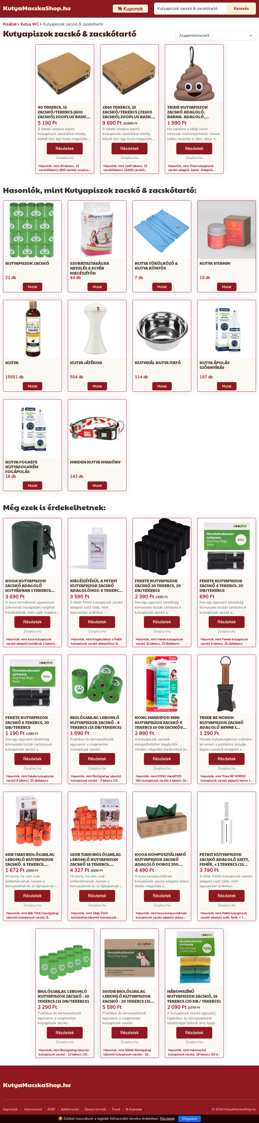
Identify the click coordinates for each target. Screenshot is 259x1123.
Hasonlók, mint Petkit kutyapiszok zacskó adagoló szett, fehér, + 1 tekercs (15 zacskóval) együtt (224, 917)
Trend (116, 1109)
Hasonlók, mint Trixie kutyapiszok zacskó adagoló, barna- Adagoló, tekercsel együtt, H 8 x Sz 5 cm (191, 170)
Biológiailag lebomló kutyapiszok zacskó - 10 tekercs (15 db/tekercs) (63, 996)
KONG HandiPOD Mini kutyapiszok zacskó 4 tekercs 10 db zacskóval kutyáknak (161, 724)
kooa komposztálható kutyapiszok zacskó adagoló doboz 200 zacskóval (160, 861)
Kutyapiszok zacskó (27, 263)
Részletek (65, 148)
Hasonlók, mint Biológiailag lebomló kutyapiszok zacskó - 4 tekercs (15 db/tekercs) (96, 780)
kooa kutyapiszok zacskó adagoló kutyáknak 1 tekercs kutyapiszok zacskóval (31, 588)
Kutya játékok (86, 362)
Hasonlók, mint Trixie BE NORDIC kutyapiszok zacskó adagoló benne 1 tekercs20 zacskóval (225, 780)
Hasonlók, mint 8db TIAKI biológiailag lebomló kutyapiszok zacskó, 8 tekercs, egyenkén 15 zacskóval (32, 917)
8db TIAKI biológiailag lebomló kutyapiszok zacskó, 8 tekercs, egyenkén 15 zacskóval (30, 861)
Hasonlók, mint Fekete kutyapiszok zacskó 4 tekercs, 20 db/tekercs (224, 641)
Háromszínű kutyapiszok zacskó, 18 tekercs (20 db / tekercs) (194, 996)
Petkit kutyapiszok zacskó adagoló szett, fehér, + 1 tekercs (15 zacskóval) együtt (224, 861)
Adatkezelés (70, 1109)
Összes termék (95, 1109)
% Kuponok (133, 1109)
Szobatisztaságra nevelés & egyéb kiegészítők (89, 268)
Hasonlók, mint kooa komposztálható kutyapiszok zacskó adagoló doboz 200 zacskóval (161, 917)
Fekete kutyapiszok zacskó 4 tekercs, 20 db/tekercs (221, 585)
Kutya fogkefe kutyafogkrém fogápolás (21, 466)
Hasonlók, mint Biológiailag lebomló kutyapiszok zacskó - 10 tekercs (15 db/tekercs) (64, 1054)
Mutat (32, 286)
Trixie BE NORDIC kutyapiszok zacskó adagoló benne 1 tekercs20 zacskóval (223, 724)
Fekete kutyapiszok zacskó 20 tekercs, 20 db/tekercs (158, 585)
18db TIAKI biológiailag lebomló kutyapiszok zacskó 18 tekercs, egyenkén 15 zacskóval (95, 861)
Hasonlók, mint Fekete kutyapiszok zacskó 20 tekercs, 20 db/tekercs (159, 641)
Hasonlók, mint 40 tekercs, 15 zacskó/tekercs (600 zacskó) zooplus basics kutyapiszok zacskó (64, 170)
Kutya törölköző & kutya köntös (156, 265)
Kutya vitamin (215, 263)
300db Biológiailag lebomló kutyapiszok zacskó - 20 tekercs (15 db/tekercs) (126, 998)
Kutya (11, 362)
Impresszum (33, 1109)
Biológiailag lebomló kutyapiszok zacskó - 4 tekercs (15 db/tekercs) (95, 722)
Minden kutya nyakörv (95, 462)
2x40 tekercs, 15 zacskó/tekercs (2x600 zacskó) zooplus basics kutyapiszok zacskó (128, 114)
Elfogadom (190, 1118)
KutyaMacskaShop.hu (37, 8)
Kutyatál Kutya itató (158, 362)
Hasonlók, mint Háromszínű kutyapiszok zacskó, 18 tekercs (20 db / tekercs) (194, 1054)
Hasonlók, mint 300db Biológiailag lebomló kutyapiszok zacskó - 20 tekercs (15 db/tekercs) (127, 1054)
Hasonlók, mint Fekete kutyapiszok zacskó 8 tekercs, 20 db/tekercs (30, 778)
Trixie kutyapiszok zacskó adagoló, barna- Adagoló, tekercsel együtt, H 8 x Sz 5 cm (194, 116)
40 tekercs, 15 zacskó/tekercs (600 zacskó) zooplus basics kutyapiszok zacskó (63, 114)
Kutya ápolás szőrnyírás (214, 365)
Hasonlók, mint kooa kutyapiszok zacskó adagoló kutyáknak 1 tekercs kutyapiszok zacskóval (30, 643)
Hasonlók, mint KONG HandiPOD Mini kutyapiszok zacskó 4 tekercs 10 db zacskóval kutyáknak (161, 780)
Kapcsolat (10, 1109)
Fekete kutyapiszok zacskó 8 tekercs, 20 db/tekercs (27, 722)
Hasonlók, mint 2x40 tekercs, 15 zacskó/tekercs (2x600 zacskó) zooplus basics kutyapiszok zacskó (127, 170)
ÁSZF (51, 1109)
